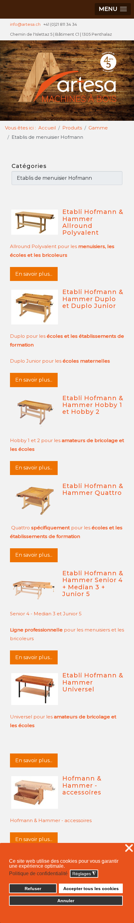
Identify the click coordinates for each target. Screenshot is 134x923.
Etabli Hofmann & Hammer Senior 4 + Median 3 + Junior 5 (92, 583)
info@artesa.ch (25, 24)
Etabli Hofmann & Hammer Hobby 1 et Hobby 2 (92, 405)
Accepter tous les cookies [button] (91, 888)
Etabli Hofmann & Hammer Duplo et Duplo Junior (92, 299)
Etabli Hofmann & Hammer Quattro (92, 489)
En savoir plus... (33, 274)
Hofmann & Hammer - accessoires (82, 785)
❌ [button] (129, 848)
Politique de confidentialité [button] (38, 873)
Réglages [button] (84, 873)
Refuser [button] (33, 888)
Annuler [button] (65, 900)
